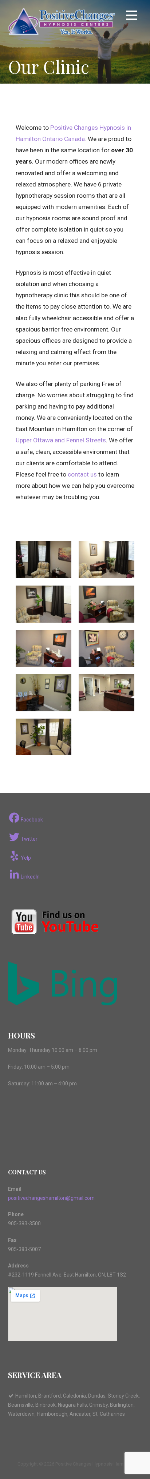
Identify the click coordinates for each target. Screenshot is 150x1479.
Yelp (26, 858)
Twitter (29, 839)
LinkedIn (30, 877)
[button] (131, 16)
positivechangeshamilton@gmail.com (51, 1198)
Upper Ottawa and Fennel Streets (61, 440)
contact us (81, 474)
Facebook (32, 820)
